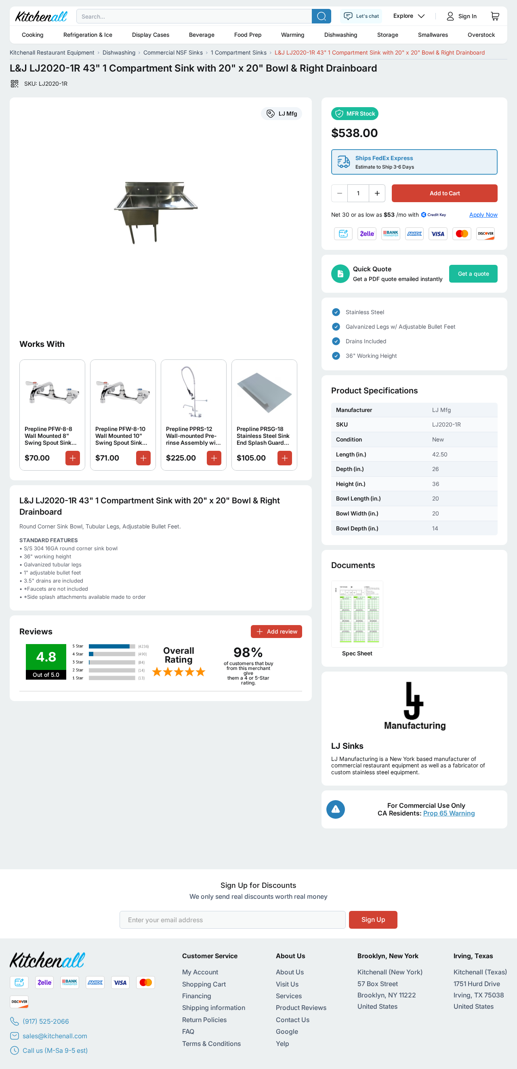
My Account (200, 972)
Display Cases (150, 34)
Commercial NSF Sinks (173, 52)
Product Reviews (301, 1008)
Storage (387, 34)
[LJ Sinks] (414, 706)
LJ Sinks (347, 746)
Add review (282, 631)
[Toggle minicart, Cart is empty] (495, 16)
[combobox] (258, 16)
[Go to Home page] (41, 16)
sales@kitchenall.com (55, 1036)
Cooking (33, 34)
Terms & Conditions (211, 1043)
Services (289, 996)
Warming (293, 34)
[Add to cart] (72, 458)
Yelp (282, 1043)
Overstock (481, 34)
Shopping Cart (204, 984)
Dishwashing (340, 34)
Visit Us (287, 984)
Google (287, 1031)
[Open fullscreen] (161, 213)
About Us (290, 972)
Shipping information (213, 1008)
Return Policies (204, 1020)
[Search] (321, 16)
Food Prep (248, 34)
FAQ (188, 1031)
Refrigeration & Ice (87, 34)
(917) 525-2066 (46, 1021)
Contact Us (292, 1020)
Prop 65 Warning (449, 813)
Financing (196, 996)
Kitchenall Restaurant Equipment (52, 52)
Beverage (201, 34)
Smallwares (433, 34)
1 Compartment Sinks (239, 52)
